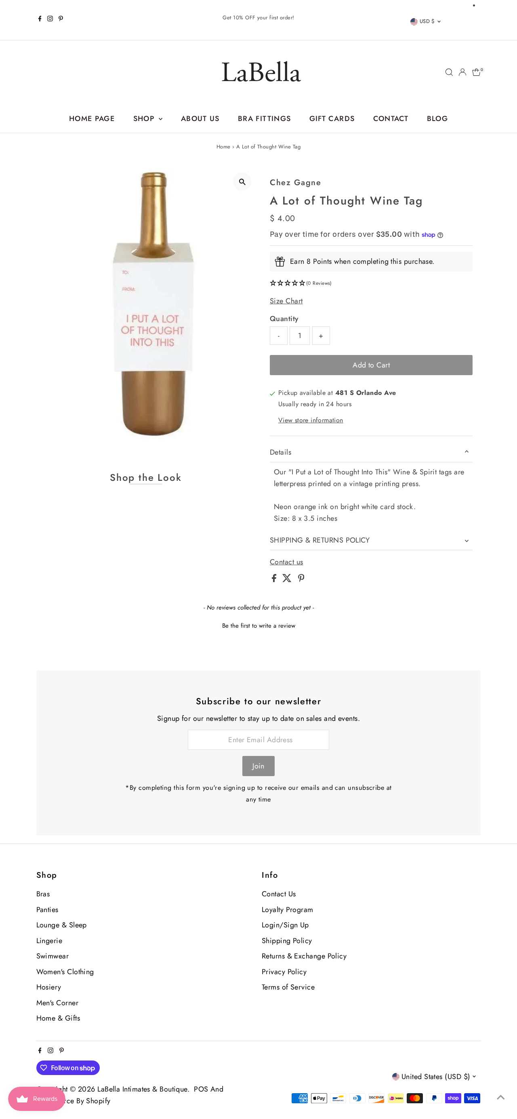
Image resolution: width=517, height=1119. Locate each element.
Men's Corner (57, 1003)
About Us (200, 118)
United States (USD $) (435, 1076)
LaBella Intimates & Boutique (142, 1089)
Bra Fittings (264, 118)
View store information (310, 421)
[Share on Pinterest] (301, 579)
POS (201, 1089)
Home (223, 146)
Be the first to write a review (258, 626)
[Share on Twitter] (288, 579)
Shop (145, 118)
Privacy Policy (284, 972)
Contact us (286, 562)
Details (280, 452)
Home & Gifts (58, 1018)
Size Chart (286, 301)
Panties (47, 909)
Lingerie (49, 940)
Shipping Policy (287, 940)
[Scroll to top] (501, 1097)
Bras (43, 894)
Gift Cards (332, 118)
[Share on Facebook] (275, 579)
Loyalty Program (287, 909)
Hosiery (48, 987)
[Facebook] (40, 19)
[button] (371, 283)
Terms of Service (288, 987)
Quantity (284, 318)
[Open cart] (476, 72)
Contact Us (279, 894)
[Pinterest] (61, 19)
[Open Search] (449, 72)
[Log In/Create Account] (462, 72)
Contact (390, 118)
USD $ (427, 21)
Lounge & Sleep (61, 925)
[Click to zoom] (242, 182)
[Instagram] (50, 19)
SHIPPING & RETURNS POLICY (320, 540)
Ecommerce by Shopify (73, 1101)
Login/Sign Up (285, 925)
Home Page (92, 118)
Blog (437, 118)
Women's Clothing (65, 972)
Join (258, 766)
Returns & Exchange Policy (304, 956)
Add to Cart (371, 365)
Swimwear (52, 956)
